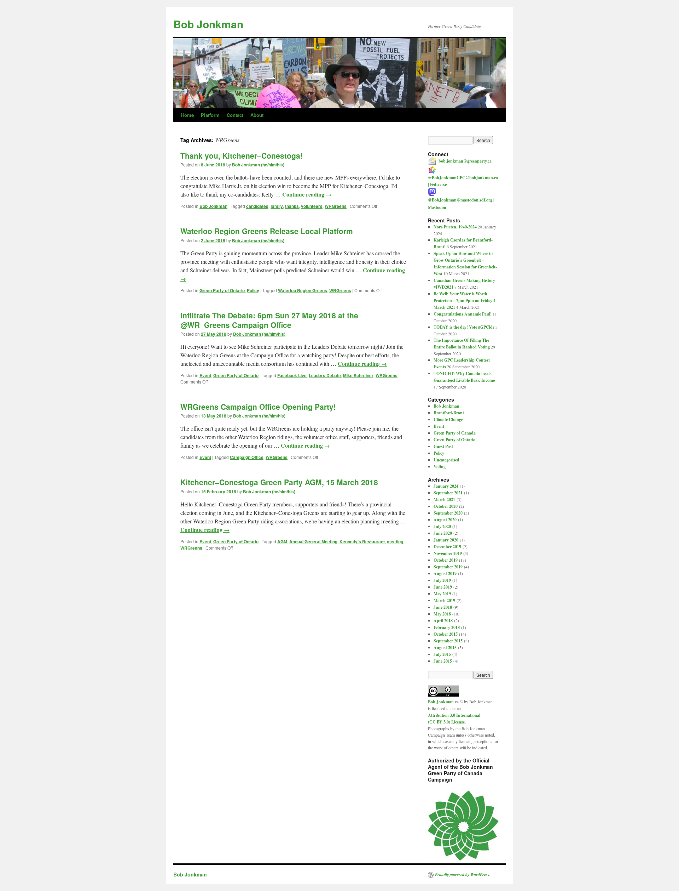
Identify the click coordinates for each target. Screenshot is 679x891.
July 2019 (442, 580)
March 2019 (444, 600)
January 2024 (446, 486)
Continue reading (306, 194)
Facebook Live (292, 375)
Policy (253, 290)
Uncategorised (446, 460)
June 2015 (443, 661)
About (256, 115)
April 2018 (443, 621)
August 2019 (445, 574)
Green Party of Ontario (222, 290)
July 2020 (442, 526)
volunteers (312, 206)
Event (205, 375)
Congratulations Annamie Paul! (463, 314)
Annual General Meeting (313, 541)
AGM (282, 541)
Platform (210, 115)
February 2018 (447, 627)
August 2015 (445, 648)
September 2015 (448, 641)
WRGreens (336, 206)
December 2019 (447, 547)
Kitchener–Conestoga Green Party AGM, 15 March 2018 (279, 482)
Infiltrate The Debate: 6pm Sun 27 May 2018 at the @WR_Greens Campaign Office (269, 320)
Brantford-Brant (449, 413)
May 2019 (442, 594)
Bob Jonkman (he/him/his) (258, 164)
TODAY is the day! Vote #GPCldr (464, 327)
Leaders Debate (325, 375)
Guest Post (443, 446)
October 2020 (446, 506)
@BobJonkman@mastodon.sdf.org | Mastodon (461, 203)
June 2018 (443, 607)
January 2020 (446, 540)
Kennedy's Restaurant (362, 541)
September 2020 (448, 513)
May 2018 (442, 614)
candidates (257, 206)
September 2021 (448, 493)
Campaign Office (246, 457)
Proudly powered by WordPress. (463, 875)
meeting (395, 541)
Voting (440, 467)
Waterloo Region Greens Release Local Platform (266, 231)
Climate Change (448, 419)
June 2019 (443, 587)
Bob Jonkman (208, 24)
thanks (292, 206)
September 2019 (448, 567)
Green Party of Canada (455, 433)
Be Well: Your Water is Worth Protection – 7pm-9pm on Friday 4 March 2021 (464, 300)
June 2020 (443, 533)
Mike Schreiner (358, 375)
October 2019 (446, 560)
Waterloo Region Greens (302, 290)
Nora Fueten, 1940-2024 (455, 227)
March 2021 (444, 499)
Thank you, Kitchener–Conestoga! (241, 155)
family (277, 206)
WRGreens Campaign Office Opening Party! (258, 406)
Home (187, 115)
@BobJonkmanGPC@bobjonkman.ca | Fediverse (463, 181)
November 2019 (448, 553)
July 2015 (442, 654)
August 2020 (445, 520)
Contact (235, 115)
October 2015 (446, 634)
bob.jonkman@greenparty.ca (465, 161)
